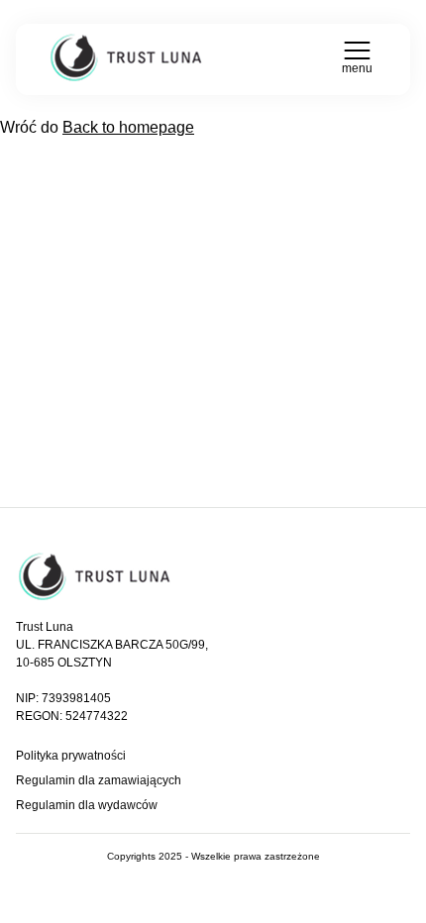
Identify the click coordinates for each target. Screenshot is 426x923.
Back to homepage (128, 127)
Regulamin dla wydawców (87, 805)
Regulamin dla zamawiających (98, 780)
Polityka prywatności (71, 756)
